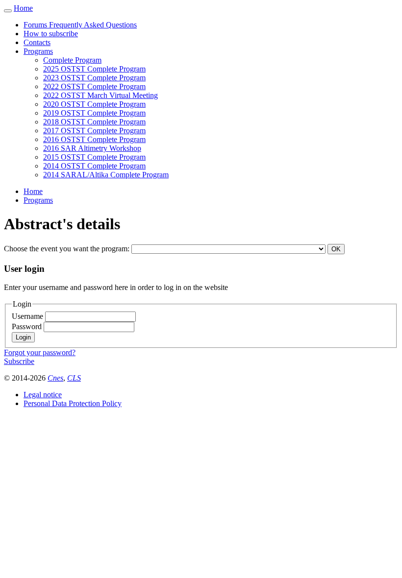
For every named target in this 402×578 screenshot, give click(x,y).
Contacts (37, 42)
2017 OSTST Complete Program (94, 130)
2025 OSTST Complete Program (94, 69)
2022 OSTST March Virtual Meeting (100, 95)
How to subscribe (51, 33)
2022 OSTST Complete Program (94, 86)
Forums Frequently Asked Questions (80, 25)
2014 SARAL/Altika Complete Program (106, 174)
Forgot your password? (39, 352)
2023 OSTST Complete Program (94, 77)
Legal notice (43, 394)
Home (23, 8)
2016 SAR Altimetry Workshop (92, 148)
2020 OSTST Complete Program (94, 104)
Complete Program (72, 60)
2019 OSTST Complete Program (94, 113)
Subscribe (19, 361)
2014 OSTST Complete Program (94, 166)
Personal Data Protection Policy (73, 403)
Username (28, 316)
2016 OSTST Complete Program (94, 139)
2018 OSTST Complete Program (94, 122)
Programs (38, 51)
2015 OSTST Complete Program (94, 157)
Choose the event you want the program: (67, 248)
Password (28, 326)
